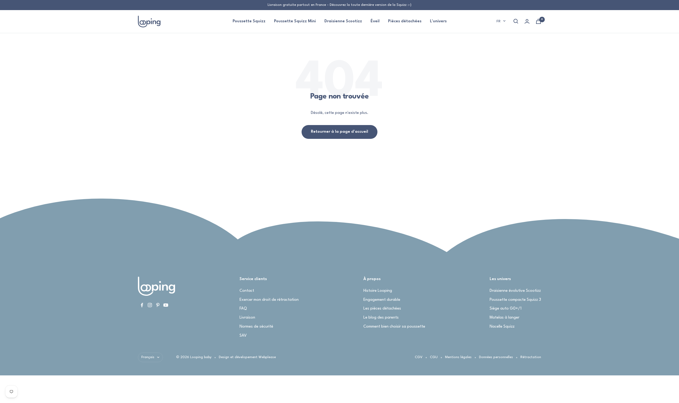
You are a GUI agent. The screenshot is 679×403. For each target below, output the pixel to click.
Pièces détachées (404, 21)
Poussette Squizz (249, 21)
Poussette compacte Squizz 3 (515, 300)
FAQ (243, 309)
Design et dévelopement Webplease (247, 357)
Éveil (375, 21)
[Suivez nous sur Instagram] (150, 305)
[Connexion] (527, 21)
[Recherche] (515, 21)
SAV (243, 336)
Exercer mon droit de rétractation (269, 300)
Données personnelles (496, 357)
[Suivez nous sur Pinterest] (158, 305)
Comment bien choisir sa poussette (394, 327)
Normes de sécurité (256, 327)
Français (147, 357)
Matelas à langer (504, 318)
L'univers (438, 21)
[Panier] (538, 21)
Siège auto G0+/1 (505, 309)
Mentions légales (458, 357)
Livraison (247, 318)
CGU (434, 357)
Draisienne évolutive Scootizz (515, 291)
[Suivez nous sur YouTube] (166, 305)
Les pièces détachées (382, 309)
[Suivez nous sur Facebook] (142, 305)
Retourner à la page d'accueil (339, 132)
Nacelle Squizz (502, 327)
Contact (247, 291)
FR (498, 21)
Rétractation (530, 357)
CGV (419, 357)
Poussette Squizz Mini (295, 21)
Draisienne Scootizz (343, 21)
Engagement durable (381, 300)
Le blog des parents (381, 318)
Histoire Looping (377, 291)
